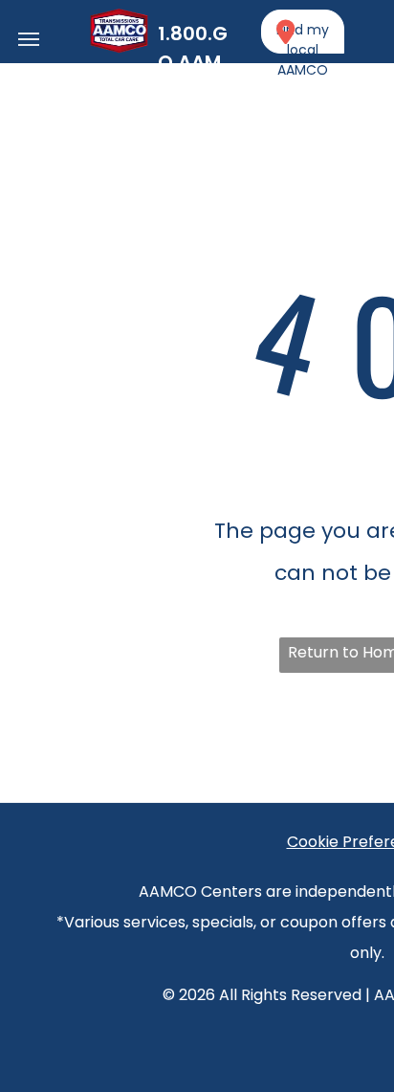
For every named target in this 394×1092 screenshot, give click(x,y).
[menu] (29, 39)
